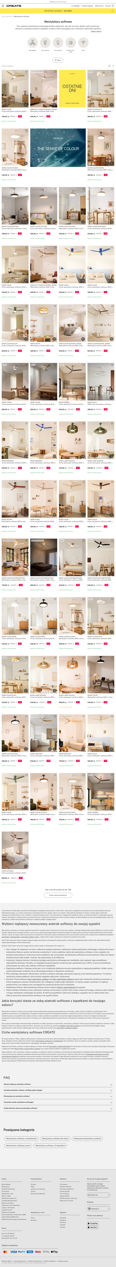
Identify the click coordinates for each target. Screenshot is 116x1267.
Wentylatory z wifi (7, 1193)
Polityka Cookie (63, 1261)
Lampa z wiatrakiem (8, 1207)
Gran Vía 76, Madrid (8, 1233)
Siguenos (63, 1212)
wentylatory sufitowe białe (11, 937)
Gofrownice (5, 1191)
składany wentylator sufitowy (70, 1026)
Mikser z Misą (6, 1196)
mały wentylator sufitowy (38, 979)
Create (4, 1179)
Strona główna (7, 16)
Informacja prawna (20, 1261)
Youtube (62, 1227)
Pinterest (63, 1222)
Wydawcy (63, 1179)
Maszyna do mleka (8, 1203)
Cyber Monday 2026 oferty (10, 1217)
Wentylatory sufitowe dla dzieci (55, 1138)
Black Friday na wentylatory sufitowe (27, 1049)
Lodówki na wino (7, 1210)
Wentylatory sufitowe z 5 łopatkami (50, 1145)
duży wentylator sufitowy (63, 979)
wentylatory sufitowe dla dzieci (59, 1046)
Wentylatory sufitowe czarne (18, 1145)
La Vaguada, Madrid (8, 1236)
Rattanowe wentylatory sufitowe (87, 1138)
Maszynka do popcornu (9, 1198)
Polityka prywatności (34, 1261)
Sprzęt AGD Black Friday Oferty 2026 (14, 1214)
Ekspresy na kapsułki (8, 1212)
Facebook (63, 1218)
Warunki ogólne (7, 1261)
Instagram (63, 1220)
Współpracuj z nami (37, 1212)
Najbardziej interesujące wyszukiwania (14, 1219)
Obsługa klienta (36, 1179)
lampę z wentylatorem (66, 987)
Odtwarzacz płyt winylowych (11, 1205)
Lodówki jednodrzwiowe (9, 1200)
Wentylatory (6, 1186)
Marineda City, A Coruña (9, 1238)
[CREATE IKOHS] (14, 6)
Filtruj (59, 60)
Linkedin (62, 1225)
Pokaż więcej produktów (58, 895)
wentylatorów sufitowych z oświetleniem (49, 1041)
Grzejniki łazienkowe (8, 1189)
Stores (4, 1228)
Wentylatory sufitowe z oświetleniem (21, 1138)
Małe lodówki (6, 1184)
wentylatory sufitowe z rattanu (67, 1028)
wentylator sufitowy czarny (30, 937)
